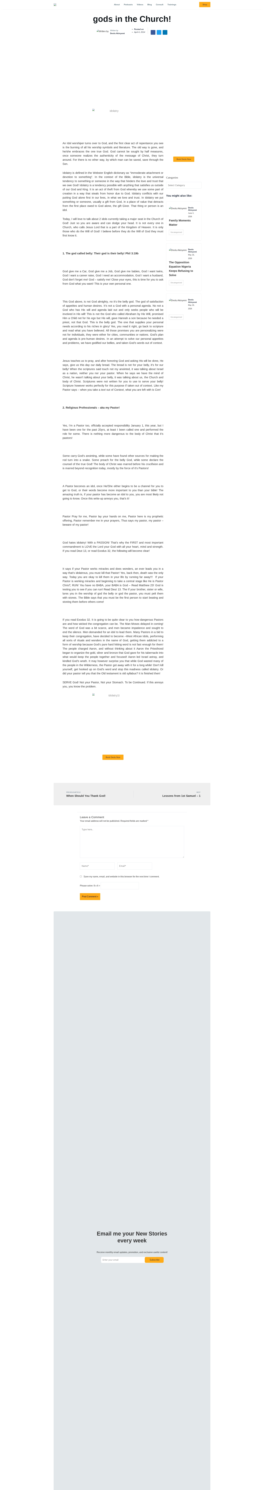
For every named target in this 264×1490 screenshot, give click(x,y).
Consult (159, 4)
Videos (140, 4)
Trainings (171, 4)
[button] (189, 4)
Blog (149, 4)
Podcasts (128, 4)
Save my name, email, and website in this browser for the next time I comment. (121, 876)
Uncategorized (176, 232)
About (117, 4)
